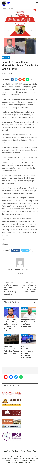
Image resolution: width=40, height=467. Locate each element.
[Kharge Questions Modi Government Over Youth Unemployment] (28, 312)
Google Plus (31, 451)
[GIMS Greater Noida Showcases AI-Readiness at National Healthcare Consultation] (28, 339)
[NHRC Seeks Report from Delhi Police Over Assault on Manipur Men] (11, 339)
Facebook (15, 451)
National (24, 308)
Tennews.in (7, 457)
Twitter (23, 451)
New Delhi (5, 57)
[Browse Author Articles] (20, 262)
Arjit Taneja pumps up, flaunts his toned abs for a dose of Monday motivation (11, 289)
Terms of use (28, 462)
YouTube (7, 451)
